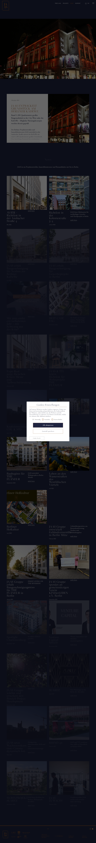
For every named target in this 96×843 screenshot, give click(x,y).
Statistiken (47, 419)
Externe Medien (58, 419)
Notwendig (37, 419)
